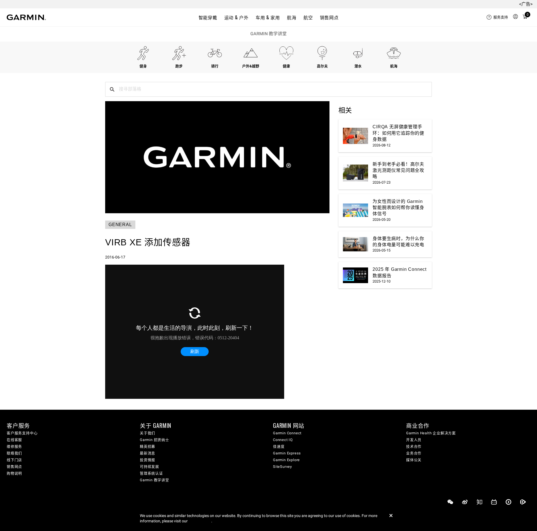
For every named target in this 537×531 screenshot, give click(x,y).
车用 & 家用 (268, 17)
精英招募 (147, 446)
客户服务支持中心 (22, 433)
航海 (291, 17)
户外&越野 (250, 66)
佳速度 (278, 446)
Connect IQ (283, 440)
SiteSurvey (282, 466)
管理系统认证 (151, 473)
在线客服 (14, 440)
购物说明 (14, 473)
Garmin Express (287, 453)
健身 (143, 66)
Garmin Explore (286, 460)
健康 (286, 66)
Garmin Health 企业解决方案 (431, 433)
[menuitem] (497, 17)
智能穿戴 (208, 17)
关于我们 (147, 433)
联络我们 (14, 453)
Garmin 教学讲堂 (268, 33)
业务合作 (413, 453)
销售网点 (329, 17)
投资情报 (147, 460)
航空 (308, 17)
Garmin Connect (287, 433)
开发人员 (413, 440)
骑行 (214, 66)
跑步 (179, 66)
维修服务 (14, 446)
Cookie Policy (200, 521)
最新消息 (147, 453)
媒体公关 (413, 460)
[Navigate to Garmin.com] (26, 17)
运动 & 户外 (236, 17)
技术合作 (413, 446)
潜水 (358, 66)
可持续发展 (149, 466)
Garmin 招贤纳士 (154, 440)
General (120, 224)
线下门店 (14, 460)
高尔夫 (322, 66)
